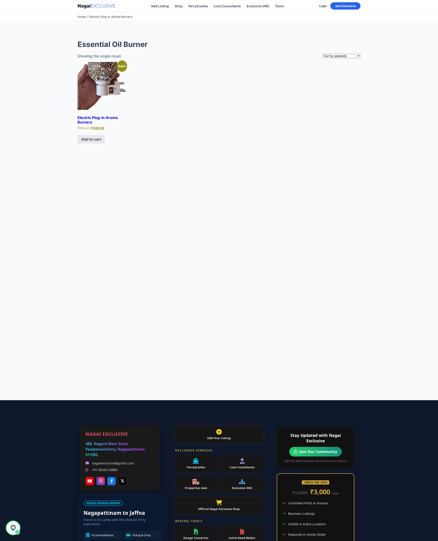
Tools (279, 6)
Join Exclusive (345, 6)
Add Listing (160, 6)
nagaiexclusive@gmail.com (113, 463)
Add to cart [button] (91, 139)
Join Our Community (318, 451)
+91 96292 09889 (104, 470)
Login (323, 6)
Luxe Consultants (227, 6)
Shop (179, 6)
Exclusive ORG (258, 6)
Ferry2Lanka (198, 6)
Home (82, 16)
